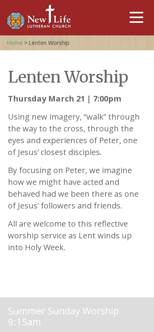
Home (15, 42)
